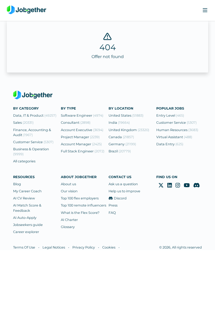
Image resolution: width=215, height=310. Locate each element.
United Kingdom (129, 130)
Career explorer (26, 232)
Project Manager (80, 137)
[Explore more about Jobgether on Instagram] (177, 185)
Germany (122, 144)
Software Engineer (82, 115)
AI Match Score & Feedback (27, 207)
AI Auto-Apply (24, 218)
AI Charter (69, 220)
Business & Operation (31, 151)
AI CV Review (24, 198)
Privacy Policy (83, 247)
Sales (23, 123)
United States (126, 115)
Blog (17, 184)
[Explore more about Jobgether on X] (161, 185)
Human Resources (177, 130)
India (119, 123)
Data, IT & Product (34, 115)
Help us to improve (124, 191)
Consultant (75, 123)
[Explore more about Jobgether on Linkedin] (169, 185)
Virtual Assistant (174, 137)
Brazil (120, 151)
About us (68, 184)
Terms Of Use (24, 247)
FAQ (112, 213)
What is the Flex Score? (80, 213)
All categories (24, 161)
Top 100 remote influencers (83, 205)
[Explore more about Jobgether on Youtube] (187, 185)
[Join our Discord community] (196, 185)
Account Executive (82, 130)
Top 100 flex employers (80, 198)
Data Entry (169, 144)
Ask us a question (123, 184)
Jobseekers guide (28, 225)
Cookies (108, 247)
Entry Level (170, 115)
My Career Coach (27, 191)
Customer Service (33, 142)
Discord (120, 198)
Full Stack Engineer (82, 151)
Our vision (69, 191)
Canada (121, 137)
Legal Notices (53, 247)
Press (113, 205)
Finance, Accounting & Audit (32, 132)
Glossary (68, 227)
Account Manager (81, 144)
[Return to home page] (26, 10)
